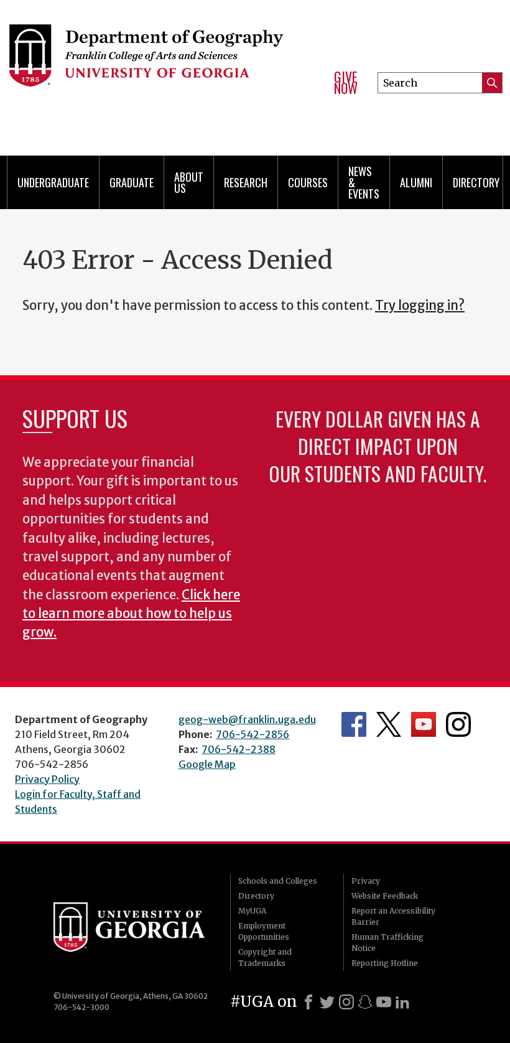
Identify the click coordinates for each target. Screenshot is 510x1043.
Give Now (346, 82)
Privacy (365, 881)
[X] (327, 1001)
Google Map (207, 764)
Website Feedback (384, 895)
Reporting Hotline (384, 963)
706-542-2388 (239, 749)
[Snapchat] (365, 1001)
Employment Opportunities (263, 931)
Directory (476, 182)
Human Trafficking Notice (387, 942)
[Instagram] (346, 1001)
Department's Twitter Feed (388, 724)
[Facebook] (308, 1001)
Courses (308, 182)
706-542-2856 (252, 734)
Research (245, 182)
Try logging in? (420, 305)
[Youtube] (383, 1001)
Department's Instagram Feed (458, 724)
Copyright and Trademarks (265, 957)
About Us (188, 182)
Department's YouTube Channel (423, 724)
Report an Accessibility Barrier (393, 916)
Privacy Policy (47, 779)
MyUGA (252, 910)
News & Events (363, 182)
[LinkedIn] (402, 1001)
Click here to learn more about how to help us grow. (131, 614)
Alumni (416, 182)
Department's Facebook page (353, 724)
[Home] (160, 62)
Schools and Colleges (277, 881)
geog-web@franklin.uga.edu (247, 719)
